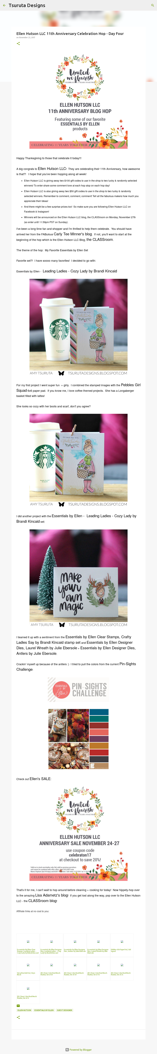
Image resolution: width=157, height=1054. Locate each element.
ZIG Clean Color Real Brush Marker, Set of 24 (121, 974)
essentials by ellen (44, 1010)
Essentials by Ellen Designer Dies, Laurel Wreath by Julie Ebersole (97, 951)
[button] (18, 44)
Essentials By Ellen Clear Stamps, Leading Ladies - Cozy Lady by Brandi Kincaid (28, 951)
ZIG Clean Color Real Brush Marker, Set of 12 (27, 997)
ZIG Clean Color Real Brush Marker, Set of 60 (50, 974)
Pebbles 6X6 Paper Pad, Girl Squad (121, 950)
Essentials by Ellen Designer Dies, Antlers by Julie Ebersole (75, 950)
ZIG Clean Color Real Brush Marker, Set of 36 (97, 974)
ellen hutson (24, 1010)
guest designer (64, 1010)
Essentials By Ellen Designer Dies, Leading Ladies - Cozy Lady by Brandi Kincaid (50, 951)
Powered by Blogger (80, 1049)
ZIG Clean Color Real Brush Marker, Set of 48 (74, 974)
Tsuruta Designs (27, 5)
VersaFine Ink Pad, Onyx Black (26, 974)
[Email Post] (18, 1007)
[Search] (49, 5)
